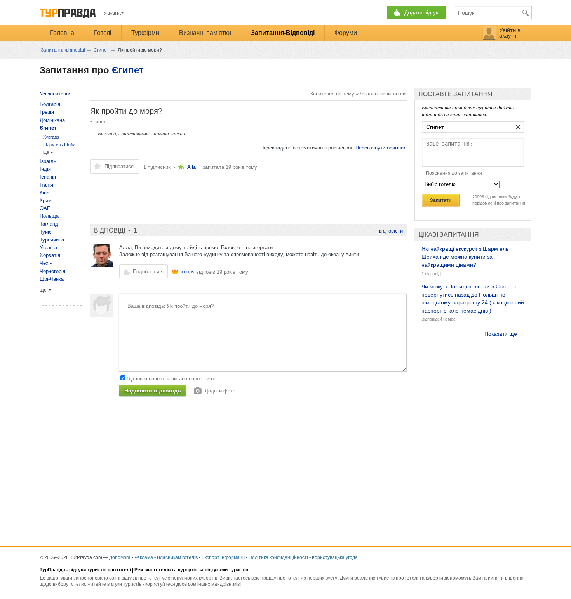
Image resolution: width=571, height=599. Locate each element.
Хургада (51, 137)
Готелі (102, 33)
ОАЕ (45, 208)
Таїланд (49, 224)
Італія (46, 185)
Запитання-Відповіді (283, 33)
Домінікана (52, 120)
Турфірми (145, 33)
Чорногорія (52, 271)
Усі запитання (55, 94)
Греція (47, 112)
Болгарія (50, 104)
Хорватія (50, 255)
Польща (49, 216)
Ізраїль (48, 161)
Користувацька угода (335, 557)
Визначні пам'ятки (205, 33)
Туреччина (52, 240)
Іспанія (48, 177)
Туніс (46, 232)
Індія (45, 169)
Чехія (46, 263)
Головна (62, 33)
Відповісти (391, 231)
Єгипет (128, 70)
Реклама (143, 557)
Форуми (345, 33)
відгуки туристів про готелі (100, 570)
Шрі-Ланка (52, 279)
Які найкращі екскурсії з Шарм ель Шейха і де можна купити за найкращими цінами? (464, 257)
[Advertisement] (231, 194)
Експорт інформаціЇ (223, 557)
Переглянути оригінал (381, 148)
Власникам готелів (177, 557)
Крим (46, 200)
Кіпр (44, 193)
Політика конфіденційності (278, 557)
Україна (48, 247)
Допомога (120, 557)
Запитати (440, 200)
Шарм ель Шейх (59, 144)
